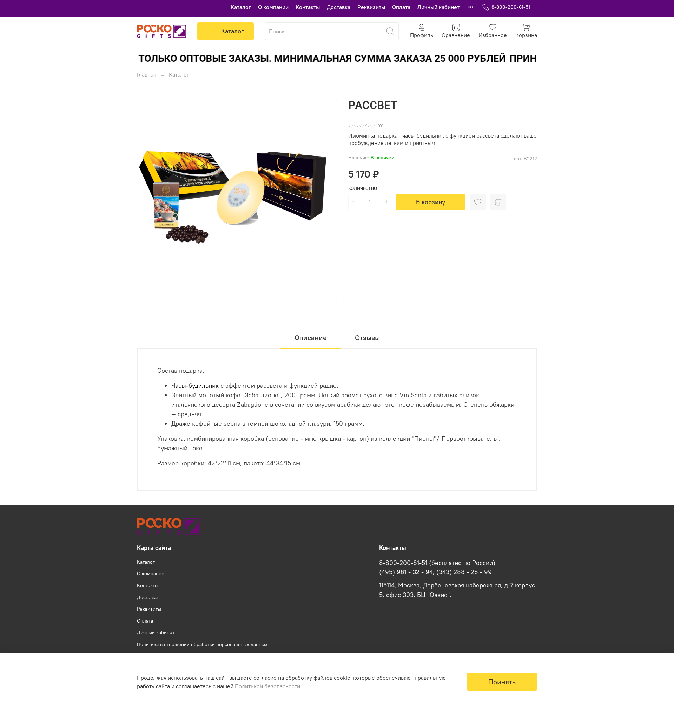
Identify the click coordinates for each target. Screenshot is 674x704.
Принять (502, 681)
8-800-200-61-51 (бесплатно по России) (437, 563)
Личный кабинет (438, 7)
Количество (362, 188)
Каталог (241, 7)
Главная (146, 74)
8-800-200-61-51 (510, 7)
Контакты (308, 7)
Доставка (338, 7)
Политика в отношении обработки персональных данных (202, 644)
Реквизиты (371, 7)
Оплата (401, 7)
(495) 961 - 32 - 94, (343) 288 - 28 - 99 (435, 572)
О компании (273, 7)
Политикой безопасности (267, 686)
